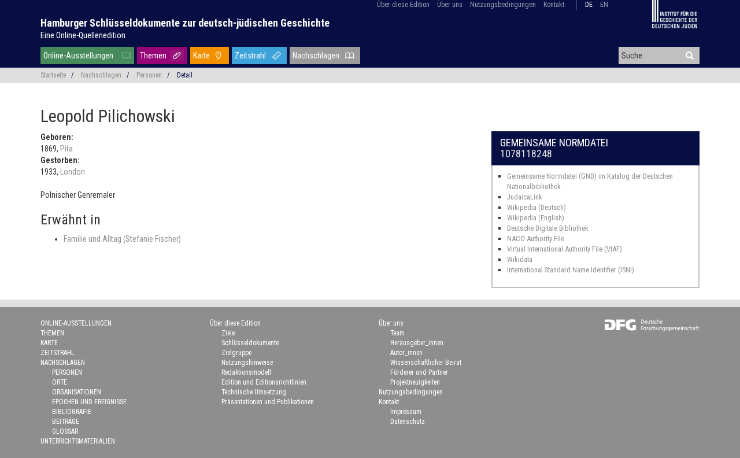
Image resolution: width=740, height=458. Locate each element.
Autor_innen (406, 353)
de (589, 5)
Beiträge (65, 422)
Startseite (53, 75)
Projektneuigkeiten (415, 382)
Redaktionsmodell (246, 372)
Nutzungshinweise (247, 363)
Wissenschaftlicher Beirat (425, 363)
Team (397, 333)
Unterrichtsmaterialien (77, 441)
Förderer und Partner (419, 372)
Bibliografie (71, 412)
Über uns (449, 5)
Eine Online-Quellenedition (82, 35)
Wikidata (519, 259)
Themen (153, 55)
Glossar (65, 431)
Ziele (228, 333)
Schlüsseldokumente (250, 343)
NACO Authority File (535, 238)
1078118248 (526, 153)
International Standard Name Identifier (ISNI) (570, 269)
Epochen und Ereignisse (89, 402)
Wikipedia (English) (535, 217)
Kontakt (553, 5)
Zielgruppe (236, 353)
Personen (149, 75)
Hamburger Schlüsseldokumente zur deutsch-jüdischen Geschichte (185, 23)
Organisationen (76, 392)
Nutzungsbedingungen (503, 5)
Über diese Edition (403, 5)
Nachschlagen (316, 55)
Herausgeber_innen (416, 343)
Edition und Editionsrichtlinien (263, 382)
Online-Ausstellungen (78, 55)
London (72, 171)
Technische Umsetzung (253, 392)
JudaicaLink (524, 197)
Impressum (405, 412)
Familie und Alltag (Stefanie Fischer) (122, 238)
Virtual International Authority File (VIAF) (564, 249)
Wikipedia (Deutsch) (536, 207)
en (604, 5)
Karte (201, 55)
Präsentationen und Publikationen (267, 402)
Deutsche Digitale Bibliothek (548, 228)
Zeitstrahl (250, 55)
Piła (66, 148)
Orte (59, 382)
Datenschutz (407, 422)
